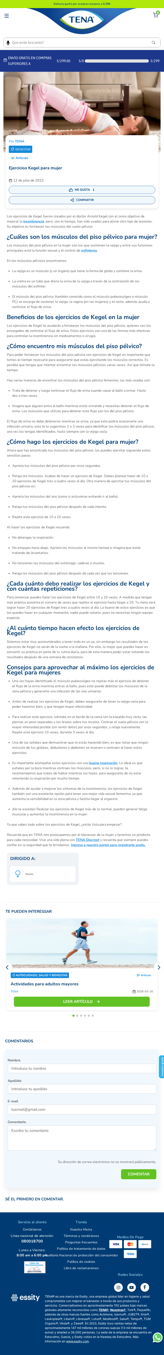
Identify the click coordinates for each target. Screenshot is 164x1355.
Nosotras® (118, 1310)
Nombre (14, 1060)
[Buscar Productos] (154, 42)
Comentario (17, 1122)
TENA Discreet (87, 840)
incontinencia (33, 221)
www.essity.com (77, 1341)
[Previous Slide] (7, 967)
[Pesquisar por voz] (8, 42)
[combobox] (82, 42)
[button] (73, 1016)
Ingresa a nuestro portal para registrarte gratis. (108, 845)
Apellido (14, 1080)
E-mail (13, 1101)
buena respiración (103, 763)
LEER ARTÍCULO (78, 1001)
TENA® (103, 1310)
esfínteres (89, 250)
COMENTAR (138, 1174)
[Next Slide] (159, 967)
